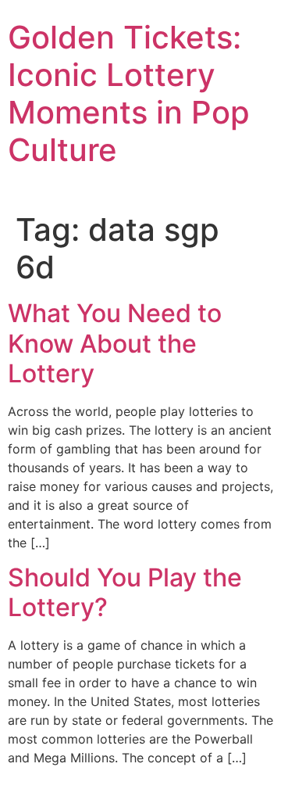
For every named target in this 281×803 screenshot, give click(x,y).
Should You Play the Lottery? (125, 592)
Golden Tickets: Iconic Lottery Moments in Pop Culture (129, 93)
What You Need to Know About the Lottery (115, 343)
